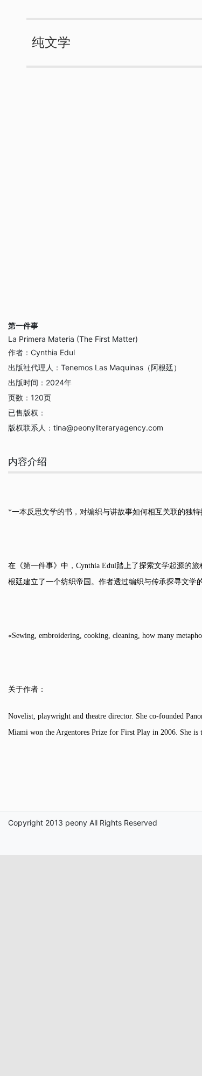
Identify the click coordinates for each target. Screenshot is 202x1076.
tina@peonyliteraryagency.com (108, 427)
